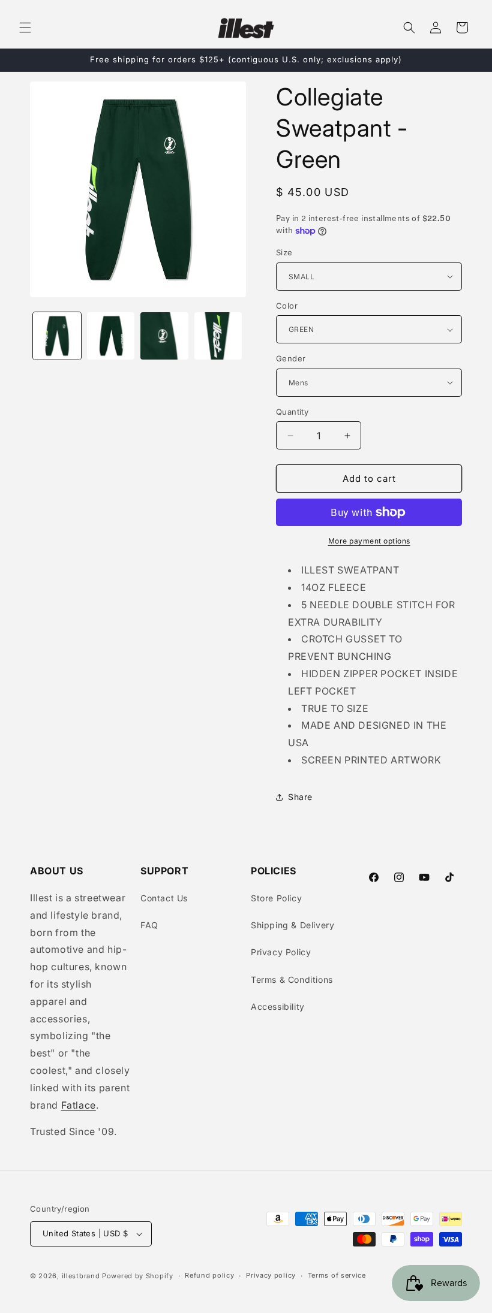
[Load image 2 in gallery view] (111, 336)
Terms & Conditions (292, 979)
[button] (25, 27)
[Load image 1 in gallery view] (57, 336)
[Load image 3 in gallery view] (164, 336)
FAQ (149, 925)
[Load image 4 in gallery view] (218, 336)
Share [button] (300, 797)
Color (287, 305)
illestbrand (81, 1276)
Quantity (292, 411)
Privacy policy (271, 1275)
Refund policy (209, 1275)
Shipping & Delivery (292, 925)
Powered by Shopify (137, 1276)
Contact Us (164, 898)
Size (284, 252)
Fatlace (78, 1105)
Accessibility (278, 1006)
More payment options (369, 540)
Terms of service (337, 1275)
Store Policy (276, 898)
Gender (290, 358)
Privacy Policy (281, 952)
